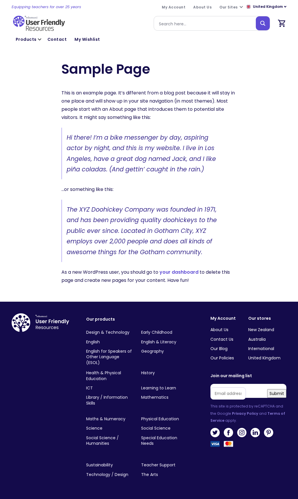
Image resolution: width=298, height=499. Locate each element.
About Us (219, 330)
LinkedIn (255, 432)
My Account (223, 318)
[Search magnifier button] (263, 23)
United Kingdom (264, 358)
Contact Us (221, 339)
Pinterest (268, 432)
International (261, 349)
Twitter (215, 432)
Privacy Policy (245, 413)
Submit (276, 393)
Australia (257, 339)
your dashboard (178, 272)
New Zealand (261, 330)
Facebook (228, 432)
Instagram (241, 432)
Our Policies (222, 358)
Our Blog (219, 349)
